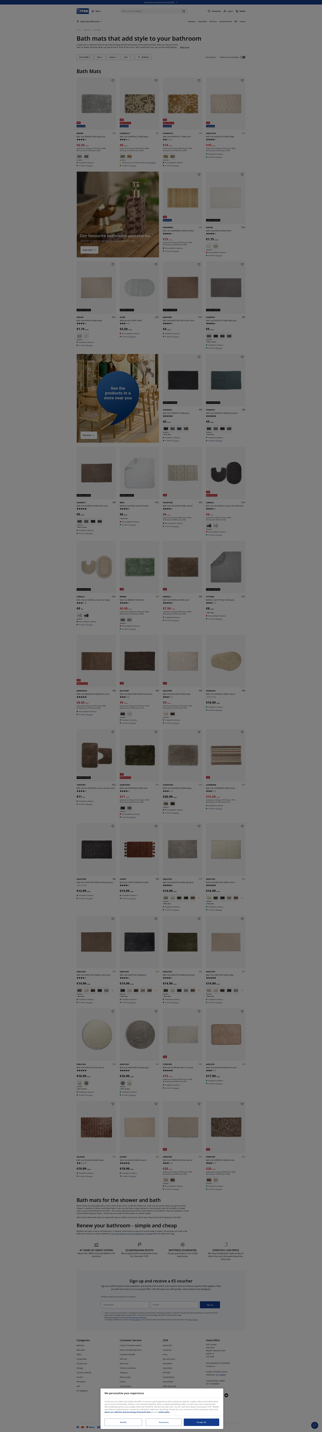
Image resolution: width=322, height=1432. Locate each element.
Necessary (164, 1422)
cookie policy (164, 1412)
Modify (123, 1422)
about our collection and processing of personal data (127, 1412)
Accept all (201, 1422)
